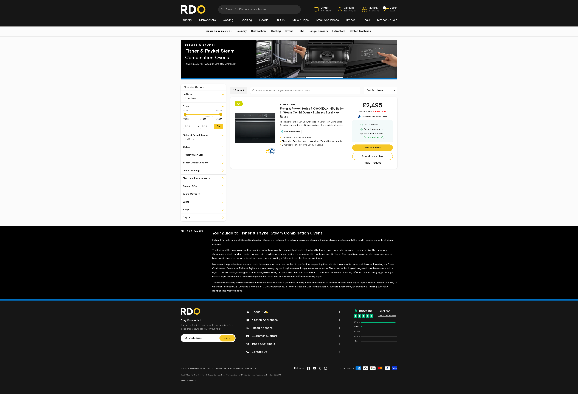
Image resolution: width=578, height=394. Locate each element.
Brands (350, 20)
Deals (366, 20)
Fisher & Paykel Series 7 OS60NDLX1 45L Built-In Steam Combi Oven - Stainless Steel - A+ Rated (312, 112)
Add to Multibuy (374, 156)
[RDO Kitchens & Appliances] (193, 9)
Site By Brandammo (189, 381)
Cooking (246, 20)
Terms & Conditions (235, 368)
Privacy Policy (250, 368)
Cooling (228, 20)
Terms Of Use (220, 368)
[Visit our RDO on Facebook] (308, 368)
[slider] (185, 114)
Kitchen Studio (387, 20)
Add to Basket (373, 148)
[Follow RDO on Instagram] (325, 368)
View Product (372, 162)
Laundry (186, 20)
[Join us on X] (320, 368)
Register (227, 338)
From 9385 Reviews (387, 316)
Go (218, 126)
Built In (280, 20)
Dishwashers (207, 20)
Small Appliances (327, 20)
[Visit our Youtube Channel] (314, 368)
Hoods (263, 20)
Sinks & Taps (300, 20)
